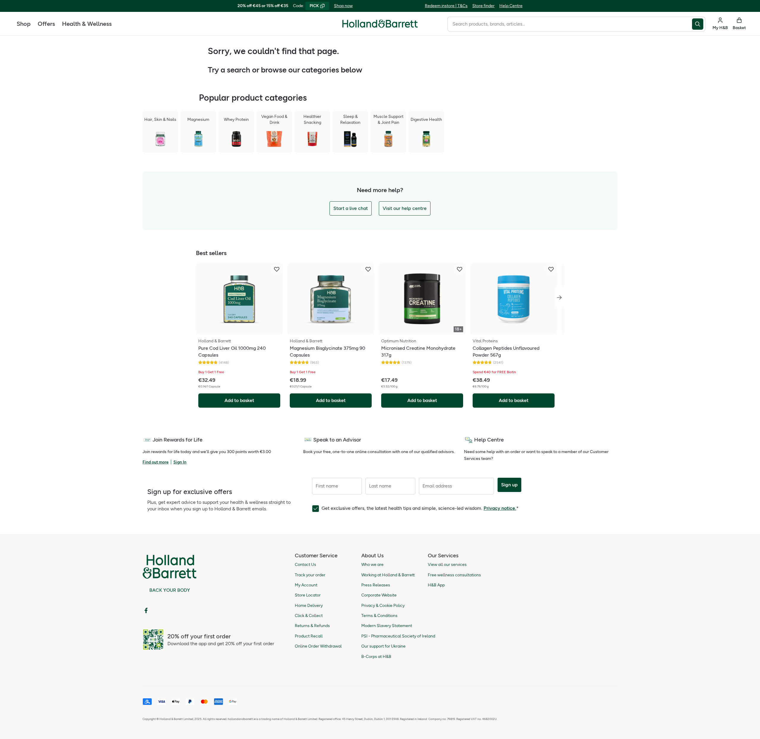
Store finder (483, 5)
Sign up (509, 485)
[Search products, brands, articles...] (698, 24)
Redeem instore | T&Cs (446, 5)
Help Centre (510, 5)
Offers (46, 23)
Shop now (343, 5)
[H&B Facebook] (146, 610)
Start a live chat (350, 208)
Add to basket (239, 400)
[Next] (559, 297)
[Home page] (380, 24)
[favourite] (277, 269)
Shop (24, 23)
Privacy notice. (500, 508)
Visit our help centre (405, 208)
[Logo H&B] (380, 26)
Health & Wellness (87, 23)
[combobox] (569, 24)
